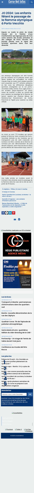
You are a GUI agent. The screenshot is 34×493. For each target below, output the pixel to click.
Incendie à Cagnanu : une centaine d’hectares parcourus (13, 199)
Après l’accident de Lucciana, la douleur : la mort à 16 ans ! (17, 400)
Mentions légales (7, 443)
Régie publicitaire (7, 440)
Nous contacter (7, 446)
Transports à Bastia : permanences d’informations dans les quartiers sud (16, 326)
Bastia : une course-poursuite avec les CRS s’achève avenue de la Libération (16, 395)
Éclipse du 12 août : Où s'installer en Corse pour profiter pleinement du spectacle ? (15, 384)
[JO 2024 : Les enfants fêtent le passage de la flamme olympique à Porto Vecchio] (17, 50)
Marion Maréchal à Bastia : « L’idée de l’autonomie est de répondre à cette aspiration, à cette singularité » (14, 205)
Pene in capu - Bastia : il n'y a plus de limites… (16, 390)
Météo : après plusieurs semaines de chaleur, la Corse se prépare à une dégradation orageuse (15, 406)
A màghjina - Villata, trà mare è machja (14, 189)
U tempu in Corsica (8, 192)
